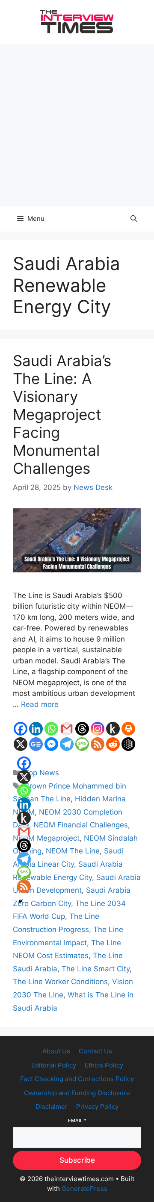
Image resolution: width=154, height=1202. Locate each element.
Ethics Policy (104, 1065)
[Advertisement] (77, 125)
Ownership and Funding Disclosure (77, 1093)
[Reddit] (113, 744)
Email (77, 1120)
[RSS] (97, 744)
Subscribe (77, 1160)
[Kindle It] (113, 729)
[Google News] (36, 744)
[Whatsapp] (51, 729)
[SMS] (82, 744)
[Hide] (20, 901)
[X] (20, 744)
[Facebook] (20, 729)
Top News (41, 772)
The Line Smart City (96, 969)
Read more (40, 704)
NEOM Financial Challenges (80, 825)
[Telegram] (67, 744)
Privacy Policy (97, 1106)
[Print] (128, 729)
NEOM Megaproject (46, 838)
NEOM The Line (73, 851)
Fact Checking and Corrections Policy (77, 1079)
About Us (56, 1051)
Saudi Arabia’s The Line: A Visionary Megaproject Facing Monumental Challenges (62, 414)
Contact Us (95, 1051)
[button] (133, 219)
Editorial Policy (53, 1065)
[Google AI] (128, 744)
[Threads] (82, 729)
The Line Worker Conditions (60, 981)
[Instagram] (97, 729)
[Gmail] (67, 729)
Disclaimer (52, 1106)
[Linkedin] (36, 729)
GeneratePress (84, 1188)
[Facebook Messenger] (51, 744)
